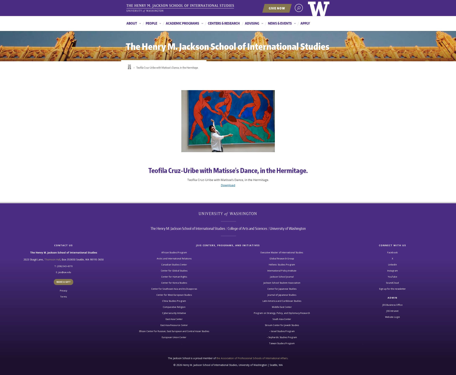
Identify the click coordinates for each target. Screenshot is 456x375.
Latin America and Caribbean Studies (282, 300)
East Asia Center (174, 319)
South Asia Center (282, 319)
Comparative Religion (174, 307)
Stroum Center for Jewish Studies (282, 325)
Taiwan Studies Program (282, 343)
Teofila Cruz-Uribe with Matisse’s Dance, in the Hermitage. (167, 67)
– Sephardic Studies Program (282, 337)
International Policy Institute (282, 270)
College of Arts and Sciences (247, 228)
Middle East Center (282, 307)
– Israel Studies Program (282, 331)
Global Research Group (282, 258)
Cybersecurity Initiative (174, 313)
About (131, 23)
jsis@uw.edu (64, 272)
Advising (252, 23)
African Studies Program (174, 252)
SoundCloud (392, 282)
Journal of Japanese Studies (282, 294)
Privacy (63, 290)
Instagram (392, 270)
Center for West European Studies (174, 294)
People (151, 23)
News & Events (280, 23)
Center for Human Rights (174, 276)
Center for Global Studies (174, 270)
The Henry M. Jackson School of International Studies (188, 228)
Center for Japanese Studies (282, 288)
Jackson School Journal (282, 276)
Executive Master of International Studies (282, 252)
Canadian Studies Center (174, 264)
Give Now (277, 8)
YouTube (392, 276)
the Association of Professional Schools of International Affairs (252, 358)
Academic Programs (182, 23)
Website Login (392, 317)
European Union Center (174, 337)
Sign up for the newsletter (392, 288)
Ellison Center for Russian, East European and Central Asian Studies (174, 331)
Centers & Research (224, 23)
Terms (63, 296)
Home (129, 67)
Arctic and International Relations (174, 258)
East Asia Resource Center (174, 325)
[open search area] (299, 8)
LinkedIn (392, 264)
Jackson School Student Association (281, 282)
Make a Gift (63, 281)
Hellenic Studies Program (282, 264)
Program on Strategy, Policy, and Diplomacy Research (282, 313)
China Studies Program (174, 300)
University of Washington (319, 8)
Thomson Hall (52, 259)
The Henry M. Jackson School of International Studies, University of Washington (180, 8)
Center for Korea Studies (174, 282)
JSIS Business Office (392, 304)
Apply (305, 23)
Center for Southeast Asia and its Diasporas (174, 288)
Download (228, 185)
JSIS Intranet (392, 310)
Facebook (392, 252)
